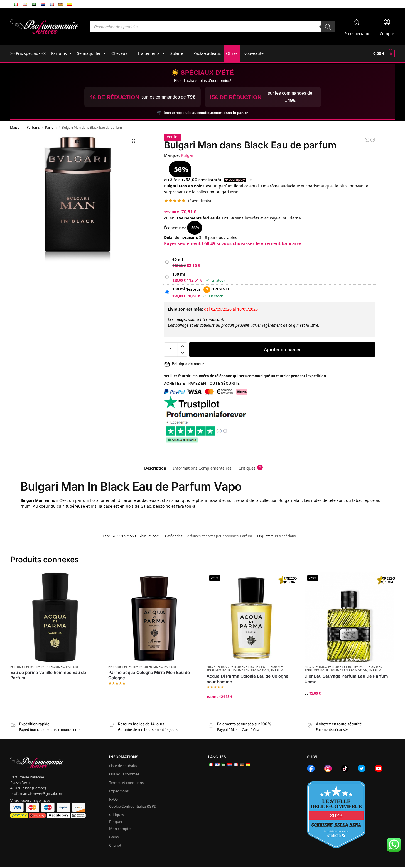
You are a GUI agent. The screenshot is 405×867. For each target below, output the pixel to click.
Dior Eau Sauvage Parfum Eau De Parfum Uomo (346, 678)
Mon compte (120, 828)
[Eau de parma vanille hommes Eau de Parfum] (55, 617)
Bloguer (115, 821)
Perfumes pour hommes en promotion (238, 670)
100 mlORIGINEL (201, 289)
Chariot (115, 845)
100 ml (178, 274)
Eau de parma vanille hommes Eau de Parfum (48, 675)
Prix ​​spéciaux (356, 33)
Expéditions (119, 790)
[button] (384, 53)
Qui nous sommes (124, 773)
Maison (15, 127)
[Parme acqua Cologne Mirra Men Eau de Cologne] (153, 617)
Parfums (33, 127)
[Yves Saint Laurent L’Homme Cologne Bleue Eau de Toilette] (367, 140)
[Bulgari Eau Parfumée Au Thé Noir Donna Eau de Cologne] (372, 140)
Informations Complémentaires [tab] (202, 468)
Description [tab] (155, 468)
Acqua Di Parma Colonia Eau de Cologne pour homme (247, 678)
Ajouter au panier (282, 349)
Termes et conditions (126, 782)
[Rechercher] (328, 26)
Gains (114, 836)
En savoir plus (55, 687)
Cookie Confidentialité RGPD (133, 806)
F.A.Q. (114, 799)
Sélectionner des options (251, 707)
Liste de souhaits (123, 765)
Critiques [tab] (250, 468)
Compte (387, 33)
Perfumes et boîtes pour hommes (212, 536)
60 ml (177, 259)
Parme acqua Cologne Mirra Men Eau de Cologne (149, 675)
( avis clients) (199, 200)
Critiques (116, 814)
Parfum (51, 127)
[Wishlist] (91, 581)
